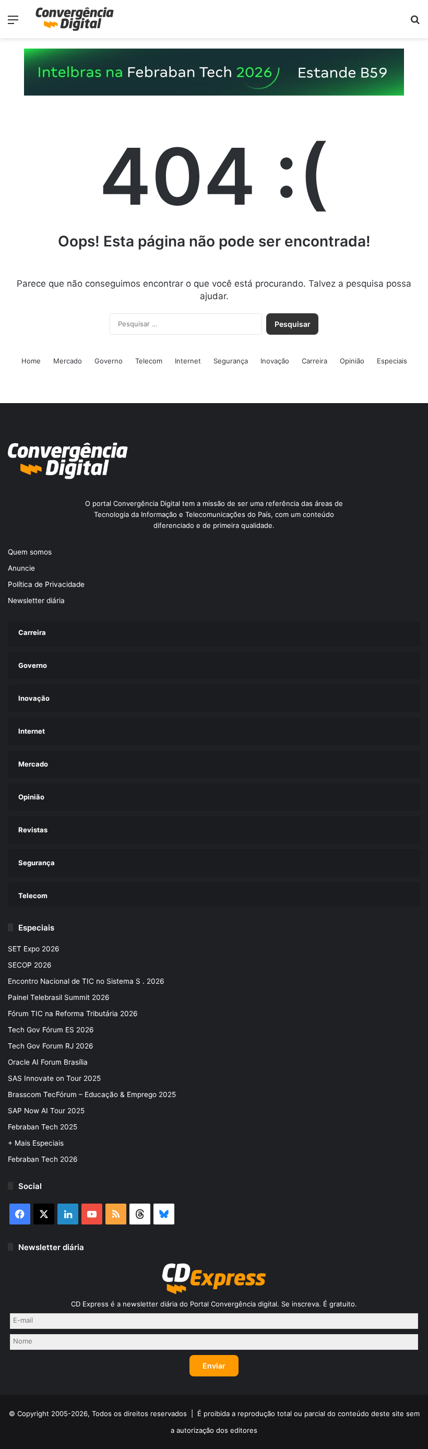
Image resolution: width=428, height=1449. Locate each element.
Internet (188, 361)
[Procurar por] (415, 23)
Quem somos (30, 552)
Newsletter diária (36, 600)
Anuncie (21, 568)
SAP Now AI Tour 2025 (46, 1110)
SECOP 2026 (30, 965)
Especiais (392, 361)
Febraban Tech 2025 (42, 1127)
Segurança (230, 361)
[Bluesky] (163, 1214)
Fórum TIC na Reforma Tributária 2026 (73, 1013)
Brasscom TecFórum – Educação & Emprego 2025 (92, 1094)
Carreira (314, 361)
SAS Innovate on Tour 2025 (54, 1078)
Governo (108, 361)
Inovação (274, 361)
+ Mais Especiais (36, 1143)
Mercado (67, 361)
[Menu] (13, 23)
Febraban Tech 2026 (43, 1159)
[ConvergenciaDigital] (74, 19)
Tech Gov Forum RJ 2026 (50, 1046)
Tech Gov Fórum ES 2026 (51, 1030)
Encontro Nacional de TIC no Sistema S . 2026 (86, 981)
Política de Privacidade (46, 584)
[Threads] (139, 1214)
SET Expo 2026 (34, 949)
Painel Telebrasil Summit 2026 (59, 997)
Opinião (352, 361)
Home (31, 361)
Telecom (148, 361)
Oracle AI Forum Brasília (48, 1062)
